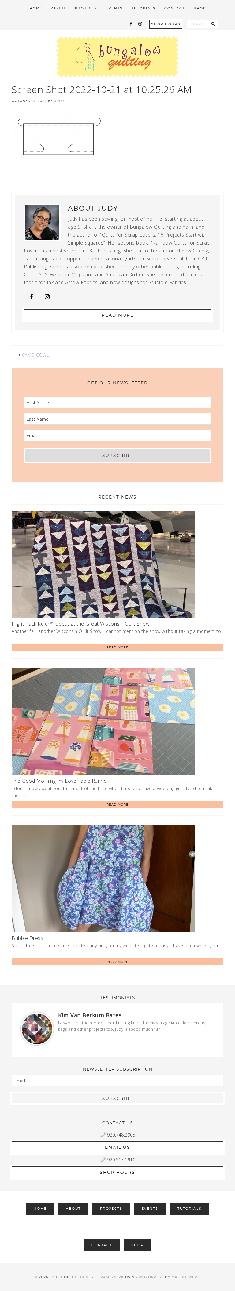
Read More (118, 314)
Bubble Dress (27, 938)
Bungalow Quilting (117, 57)
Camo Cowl (35, 355)
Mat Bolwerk (185, 1277)
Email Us (117, 1147)
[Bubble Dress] (103, 879)
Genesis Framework (102, 1277)
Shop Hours (166, 24)
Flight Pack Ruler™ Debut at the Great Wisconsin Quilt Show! (81, 623)
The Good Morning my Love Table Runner (60, 781)
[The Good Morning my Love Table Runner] (103, 722)
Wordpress (151, 1277)
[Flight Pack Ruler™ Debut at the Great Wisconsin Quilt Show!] (103, 565)
